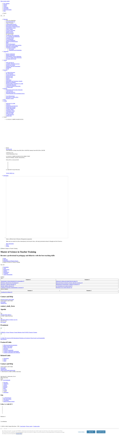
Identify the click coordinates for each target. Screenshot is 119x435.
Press (4, 10)
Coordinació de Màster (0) (6, 292)
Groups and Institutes (10, 75)
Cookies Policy (19, 433)
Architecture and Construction (12, 35)
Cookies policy (36, 426)
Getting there (9, 115)
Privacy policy (29, 426)
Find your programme (11, 20)
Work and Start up (10, 62)
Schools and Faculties (10, 107)
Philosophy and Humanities (12, 46)
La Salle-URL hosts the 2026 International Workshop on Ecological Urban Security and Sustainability (23, 338)
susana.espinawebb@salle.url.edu (8, 370)
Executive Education (10, 30)
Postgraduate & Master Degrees (13, 26)
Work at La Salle (9, 113)
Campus (5, 60)
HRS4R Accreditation (11, 82)
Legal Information (10, 112)
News (7, 244)
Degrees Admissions (10, 53)
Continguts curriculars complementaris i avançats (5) (12, 287)
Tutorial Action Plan (7, 347)
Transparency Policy (10, 110)
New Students (6, 3)
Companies (5, 7)
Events (7, 68)
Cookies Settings (81, 431)
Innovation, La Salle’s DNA (12, 97)
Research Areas (9, 76)
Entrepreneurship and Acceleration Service (15, 93)
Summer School (9, 31)
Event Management (10, 96)
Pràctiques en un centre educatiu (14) (64, 287)
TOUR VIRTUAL (10, 173)
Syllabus (5, 270)
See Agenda (3, 322)
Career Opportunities (7, 274)
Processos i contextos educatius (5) (8, 284)
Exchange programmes (8, 350)
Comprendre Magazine (11, 84)
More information (10, 243)
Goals (4, 268)
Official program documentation (10, 345)
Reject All (91, 431)
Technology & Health (10, 47)
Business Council (10, 98)
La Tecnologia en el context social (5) (64, 286)
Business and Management (12, 41)
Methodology (6, 272)
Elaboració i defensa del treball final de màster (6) (67, 281)
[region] (59, 432)
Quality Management (10, 108)
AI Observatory (9, 87)
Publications (8, 79)
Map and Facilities (7, 399)
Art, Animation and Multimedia (13, 36)
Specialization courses (11, 27)
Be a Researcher (9, 73)
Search (4, 13)
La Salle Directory (10, 114)
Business (5, 88)
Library (5, 359)
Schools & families (7, 9)
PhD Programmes (10, 32)
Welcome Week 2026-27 (6, 314)
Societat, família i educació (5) (7, 286)
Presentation (6, 267)
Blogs (4, 99)
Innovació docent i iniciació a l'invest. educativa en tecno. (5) (69, 282)
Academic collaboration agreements (11, 351)
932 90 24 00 (9, 149)
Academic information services (12, 63)
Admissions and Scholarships (15, 50)
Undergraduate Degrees (11, 24)
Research (5, 70)
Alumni (5, 6)
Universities (5, 8)
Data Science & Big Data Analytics (13, 45)
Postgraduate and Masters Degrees (10, 261)
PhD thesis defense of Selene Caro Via (9, 319)
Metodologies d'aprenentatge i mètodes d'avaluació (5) (68, 284)
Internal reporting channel (8, 401)
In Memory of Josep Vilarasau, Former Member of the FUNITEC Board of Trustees (19, 332)
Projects (8, 78)
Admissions (5, 51)
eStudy (4, 360)
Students (5, 4)
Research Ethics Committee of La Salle (14, 83)
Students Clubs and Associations (13, 66)
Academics (5, 273)
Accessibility (6, 400)
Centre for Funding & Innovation (13, 86)
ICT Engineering (9, 39)
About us (8, 104)
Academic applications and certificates (11, 352)
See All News (4, 339)
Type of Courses (9, 23)
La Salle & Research (10, 72)
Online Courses (9, 29)
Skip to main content (5, 1)
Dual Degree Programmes (11, 25)
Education (5, 19)
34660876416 (4, 303)
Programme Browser (10, 21)
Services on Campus (10, 65)
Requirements (6, 269)
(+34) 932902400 (6, 380)
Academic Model (10, 109)
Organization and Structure (12, 105)
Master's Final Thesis (7, 346)
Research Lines (9, 77)
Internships (5, 348)
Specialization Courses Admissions (13, 56)
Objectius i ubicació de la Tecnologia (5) (9, 282)
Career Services (9, 91)
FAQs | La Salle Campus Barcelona (14, 57)
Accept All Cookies (101, 431)
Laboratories (6, 358)
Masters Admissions (10, 55)
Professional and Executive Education (14, 89)
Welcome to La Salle (10, 103)
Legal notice (22, 426)
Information (5, 175)
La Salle (5, 101)
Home (4, 258)
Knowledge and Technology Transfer (14, 81)
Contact (5, 117)
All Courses (11, 49)
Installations (8, 67)
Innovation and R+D (10, 92)
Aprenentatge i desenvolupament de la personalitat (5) (12, 281)
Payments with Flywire (11, 58)
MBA (7, 42)
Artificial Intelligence (10, 40)
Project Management (10, 44)
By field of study (9, 34)
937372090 (3, 302)
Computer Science (10, 37)
